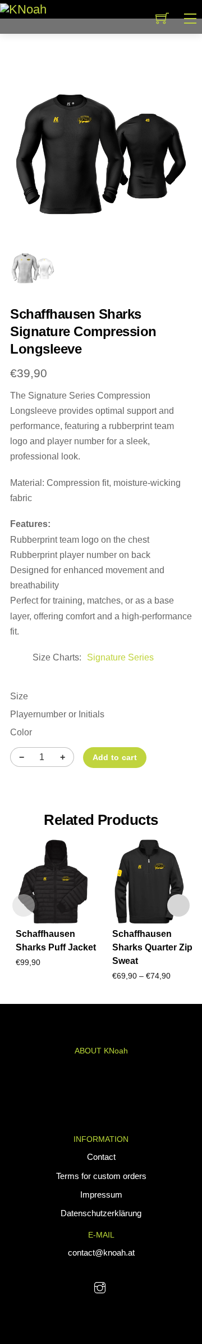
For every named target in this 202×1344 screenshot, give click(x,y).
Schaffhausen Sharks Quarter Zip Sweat (152, 947)
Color (21, 732)
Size (19, 696)
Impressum (101, 1194)
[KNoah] (23, 9)
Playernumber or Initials (57, 714)
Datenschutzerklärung (101, 1213)
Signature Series (120, 657)
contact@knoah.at (101, 1252)
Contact (101, 1157)
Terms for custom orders (101, 1176)
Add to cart (115, 757)
